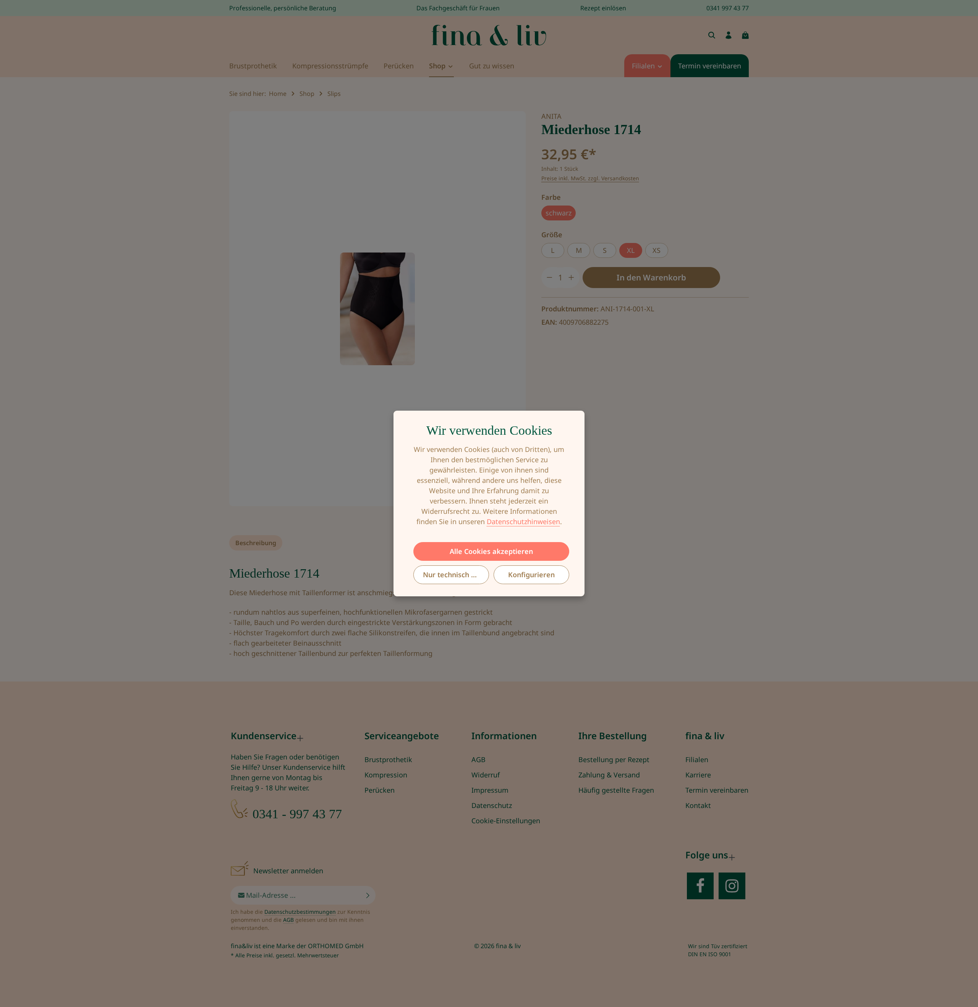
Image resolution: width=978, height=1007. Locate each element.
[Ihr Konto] (728, 35)
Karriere (698, 774)
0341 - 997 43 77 (297, 814)
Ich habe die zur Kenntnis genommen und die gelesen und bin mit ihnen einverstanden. (300, 919)
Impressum (489, 790)
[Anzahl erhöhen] (571, 277)
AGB (478, 759)
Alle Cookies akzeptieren (491, 551)
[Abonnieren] (368, 895)
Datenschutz (491, 805)
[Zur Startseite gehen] (489, 35)
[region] (378, 308)
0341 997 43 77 (727, 8)
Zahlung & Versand (609, 774)
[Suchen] (711, 35)
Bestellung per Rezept (613, 759)
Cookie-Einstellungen (505, 820)
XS (657, 250)
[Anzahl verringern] (549, 277)
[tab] (255, 542)
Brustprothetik (388, 759)
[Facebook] (700, 886)
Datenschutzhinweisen (523, 521)
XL (631, 250)
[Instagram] (732, 886)
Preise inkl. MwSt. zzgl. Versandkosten (590, 178)
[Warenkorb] (745, 35)
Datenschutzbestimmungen (300, 911)
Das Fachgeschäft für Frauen (458, 8)
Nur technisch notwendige (456, 574)
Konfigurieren (531, 574)
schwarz (559, 212)
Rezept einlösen (603, 8)
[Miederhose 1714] (377, 309)
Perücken (379, 790)
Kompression (385, 774)
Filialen (696, 759)
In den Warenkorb (651, 277)
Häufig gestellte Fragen (616, 790)
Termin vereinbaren (716, 790)
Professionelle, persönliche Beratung (282, 8)
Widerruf (485, 774)
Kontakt (698, 805)
